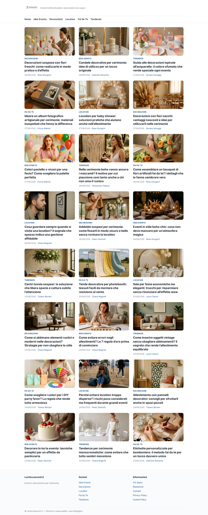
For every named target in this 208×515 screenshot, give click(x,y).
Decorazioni (56, 19)
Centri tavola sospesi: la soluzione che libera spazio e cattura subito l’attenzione (49, 288)
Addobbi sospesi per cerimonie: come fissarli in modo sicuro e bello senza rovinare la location (103, 230)
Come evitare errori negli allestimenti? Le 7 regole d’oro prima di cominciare (104, 341)
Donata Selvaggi (153, 75)
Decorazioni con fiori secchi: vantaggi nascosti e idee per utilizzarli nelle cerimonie (153, 120)
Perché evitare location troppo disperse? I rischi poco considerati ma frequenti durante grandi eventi (103, 399)
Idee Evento (40, 19)
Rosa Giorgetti (44, 75)
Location (70, 19)
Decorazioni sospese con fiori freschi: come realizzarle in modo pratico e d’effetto (48, 66)
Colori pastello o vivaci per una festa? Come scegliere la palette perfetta (47, 173)
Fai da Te (83, 19)
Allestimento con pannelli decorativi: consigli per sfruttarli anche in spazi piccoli (155, 399)
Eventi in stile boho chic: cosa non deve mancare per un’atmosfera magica (157, 230)
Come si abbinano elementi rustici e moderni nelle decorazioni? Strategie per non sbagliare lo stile (49, 341)
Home (28, 19)
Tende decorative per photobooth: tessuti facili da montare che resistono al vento (103, 288)
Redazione (138, 486)
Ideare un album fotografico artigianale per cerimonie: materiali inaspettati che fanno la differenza (49, 120)
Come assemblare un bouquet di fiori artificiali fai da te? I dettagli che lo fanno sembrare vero (158, 173)
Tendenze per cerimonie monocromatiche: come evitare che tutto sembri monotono (103, 452)
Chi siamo (138, 482)
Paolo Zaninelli (99, 239)
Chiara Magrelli (45, 243)
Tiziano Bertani (45, 296)
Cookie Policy (139, 499)
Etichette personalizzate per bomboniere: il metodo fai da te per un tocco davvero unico (157, 452)
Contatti (137, 491)
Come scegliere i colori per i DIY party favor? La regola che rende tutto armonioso (47, 399)
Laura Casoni (152, 296)
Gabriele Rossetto (100, 75)
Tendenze (96, 19)
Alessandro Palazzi (101, 185)
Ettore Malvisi (43, 128)
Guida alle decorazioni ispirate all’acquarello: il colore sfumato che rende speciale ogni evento (157, 66)
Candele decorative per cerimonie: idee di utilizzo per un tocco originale (103, 66)
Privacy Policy (140, 495)
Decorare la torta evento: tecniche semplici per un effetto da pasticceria (48, 452)
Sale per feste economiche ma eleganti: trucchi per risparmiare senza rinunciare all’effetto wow (155, 288)
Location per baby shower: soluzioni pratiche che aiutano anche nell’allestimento (100, 120)
